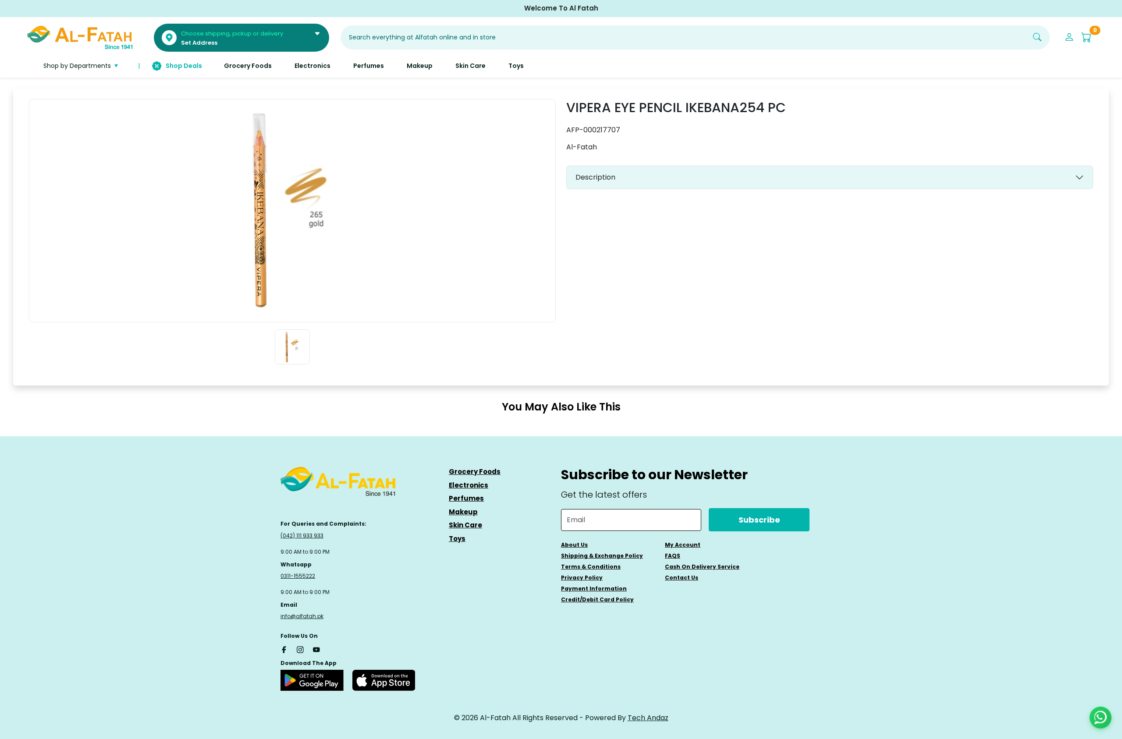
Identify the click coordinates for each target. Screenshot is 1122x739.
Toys (457, 538)
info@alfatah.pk (301, 616)
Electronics (468, 485)
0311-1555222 (297, 576)
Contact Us (681, 577)
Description (595, 177)
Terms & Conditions (591, 566)
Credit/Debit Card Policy (597, 599)
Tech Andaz (648, 718)
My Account (682, 544)
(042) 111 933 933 (301, 535)
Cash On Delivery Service (702, 566)
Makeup (463, 511)
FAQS (672, 555)
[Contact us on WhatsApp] (1100, 717)
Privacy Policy (582, 577)
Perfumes (466, 498)
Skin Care (465, 525)
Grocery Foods (475, 471)
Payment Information (594, 588)
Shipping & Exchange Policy (602, 555)
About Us (574, 544)
